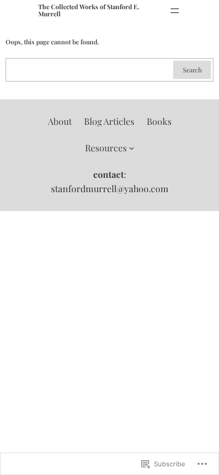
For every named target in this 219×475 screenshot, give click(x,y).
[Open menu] (175, 11)
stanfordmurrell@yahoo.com (110, 188)
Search (192, 70)
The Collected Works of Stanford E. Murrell (88, 10)
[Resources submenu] (131, 148)
